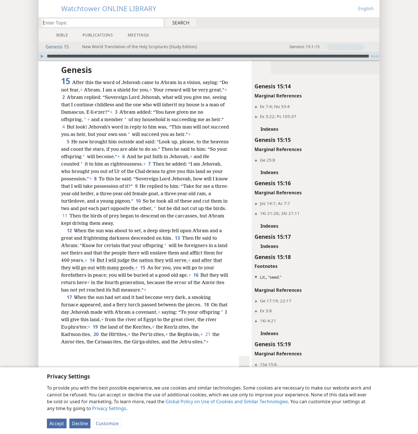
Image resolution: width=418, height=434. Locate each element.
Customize (107, 423)
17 (70, 297)
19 (96, 327)
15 (143, 267)
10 (139, 201)
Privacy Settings (109, 408)
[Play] (42, 56)
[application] (209, 56)
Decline (80, 423)
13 (178, 238)
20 (97, 334)
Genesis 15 (57, 47)
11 (65, 216)
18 (207, 304)
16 (196, 275)
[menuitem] (373, 22)
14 (93, 260)
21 (208, 334)
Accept (56, 423)
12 (70, 230)
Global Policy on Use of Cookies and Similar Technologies (226, 401)
